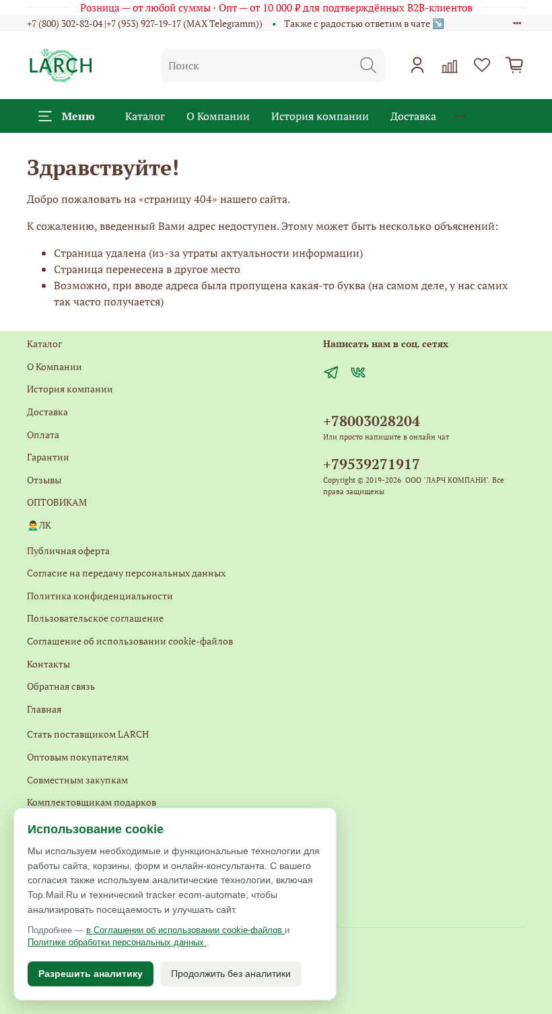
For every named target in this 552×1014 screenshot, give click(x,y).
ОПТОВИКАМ (57, 502)
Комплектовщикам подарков (91, 802)
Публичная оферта (68, 550)
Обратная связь (61, 686)
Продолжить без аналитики (231, 973)
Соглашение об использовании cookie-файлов (130, 640)
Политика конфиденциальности (100, 595)
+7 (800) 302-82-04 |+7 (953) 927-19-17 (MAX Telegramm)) (145, 23)
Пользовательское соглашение (95, 618)
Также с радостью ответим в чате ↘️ (364, 23)
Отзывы (44, 479)
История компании (320, 116)
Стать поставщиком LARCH (88, 733)
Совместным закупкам (77, 779)
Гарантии (48, 456)
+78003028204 (371, 420)
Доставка (413, 116)
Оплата (43, 434)
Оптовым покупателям (78, 756)
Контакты (48, 663)
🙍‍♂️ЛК (39, 524)
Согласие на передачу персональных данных (126, 572)
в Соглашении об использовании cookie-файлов (185, 930)
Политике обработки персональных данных (117, 942)
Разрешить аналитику (90, 973)
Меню (78, 116)
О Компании (218, 116)
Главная (44, 709)
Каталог (145, 116)
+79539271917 (371, 463)
